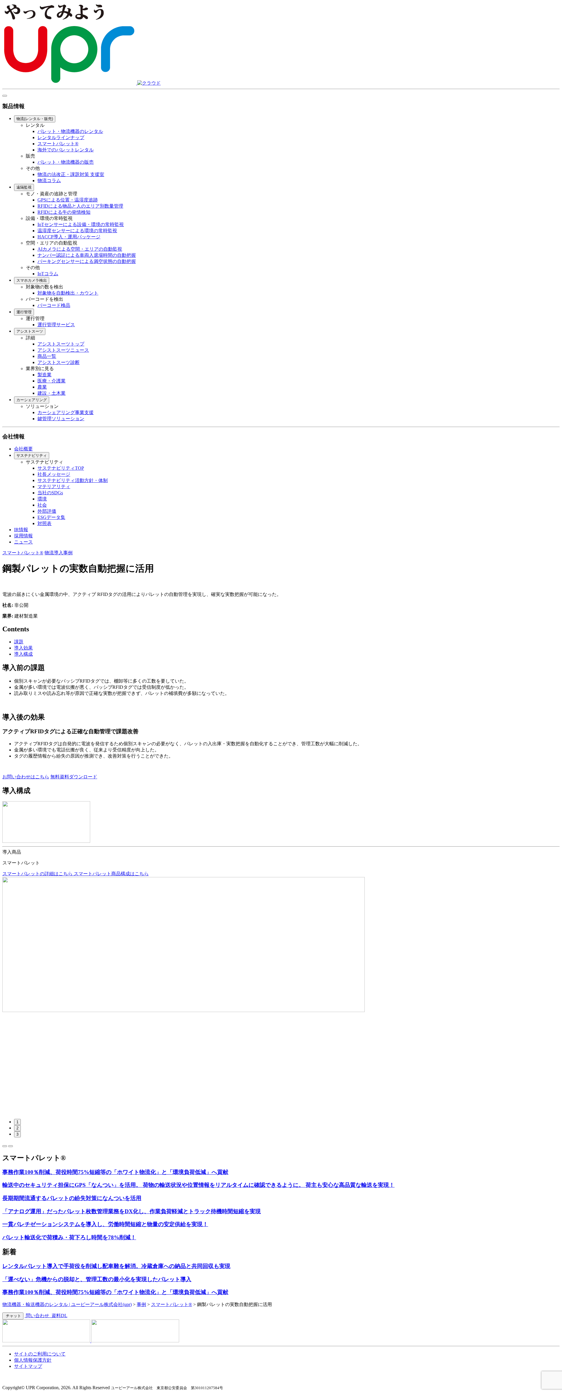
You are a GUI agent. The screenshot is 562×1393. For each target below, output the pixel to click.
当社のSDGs (50, 492)
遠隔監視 (24, 187)
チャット (13, 1316)
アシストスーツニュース (63, 350)
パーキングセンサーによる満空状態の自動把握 (86, 261)
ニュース (23, 541)
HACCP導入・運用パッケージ (68, 236)
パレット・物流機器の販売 (65, 162)
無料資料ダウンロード (73, 776)
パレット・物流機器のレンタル (70, 131)
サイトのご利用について (40, 1353)
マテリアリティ (53, 486)
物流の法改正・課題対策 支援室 (70, 174)
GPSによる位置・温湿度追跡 (67, 199)
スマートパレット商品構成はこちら (111, 873)
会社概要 (23, 448)
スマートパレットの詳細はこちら (38, 873)
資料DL (58, 1315)
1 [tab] (17, 1122)
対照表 (44, 523)
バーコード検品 (53, 305)
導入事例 (63, 552)
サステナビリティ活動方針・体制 (72, 480)
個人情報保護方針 (33, 1360)
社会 (42, 504)
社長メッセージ (53, 474)
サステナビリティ (31, 455)
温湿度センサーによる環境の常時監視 (77, 230)
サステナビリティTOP (60, 468)
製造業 (44, 374)
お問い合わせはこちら (25, 776)
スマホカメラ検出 (31, 280)
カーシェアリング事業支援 (65, 412)
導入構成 (23, 654)
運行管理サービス (56, 324)
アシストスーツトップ (60, 343)
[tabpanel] (281, 944)
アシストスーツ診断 (58, 362)
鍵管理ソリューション (60, 418)
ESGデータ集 (51, 517)
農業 (42, 386)
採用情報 (23, 535)
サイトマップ (28, 1366)
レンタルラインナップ (60, 137)
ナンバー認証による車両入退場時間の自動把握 (86, 255)
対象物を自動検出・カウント (67, 292)
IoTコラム (47, 273)
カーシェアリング (31, 400)
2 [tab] (17, 1128)
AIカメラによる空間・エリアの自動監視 (79, 249)
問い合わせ (37, 1315)
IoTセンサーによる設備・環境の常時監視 (80, 224)
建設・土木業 (51, 393)
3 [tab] (17, 1134)
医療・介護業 (51, 380)
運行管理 (24, 312)
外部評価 (46, 511)
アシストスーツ (29, 331)
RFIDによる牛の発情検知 (63, 212)
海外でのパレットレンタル (65, 149)
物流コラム (49, 180)
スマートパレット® (57, 143)
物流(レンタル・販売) (34, 119)
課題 (18, 641)
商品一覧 (46, 356)
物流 (49, 552)
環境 (42, 498)
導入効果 (23, 647)
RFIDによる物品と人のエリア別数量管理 (80, 206)
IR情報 (21, 529)
